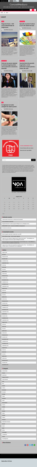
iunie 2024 (4, 292)
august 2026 (4, 252)
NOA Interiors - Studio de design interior (19, 192)
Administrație (22, 21)
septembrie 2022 (5, 320)
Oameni (3, 411)
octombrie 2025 (5, 260)
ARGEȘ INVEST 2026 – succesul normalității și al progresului (10, 1)
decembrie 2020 (5, 364)
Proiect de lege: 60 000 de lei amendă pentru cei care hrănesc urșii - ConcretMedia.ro (18, 241)
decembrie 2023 (5, 305)
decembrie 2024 (5, 279)
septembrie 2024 (5, 286)
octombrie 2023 (5, 309)
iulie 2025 (4, 265)
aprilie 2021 (4, 356)
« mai (3, 213)
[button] (31, 10)
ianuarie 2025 (4, 277)
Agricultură (4, 375)
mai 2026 (4, 254)
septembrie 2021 (5, 345)
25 (9, 208)
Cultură (3, 387)
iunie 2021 (4, 351)
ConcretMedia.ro (18, 4)
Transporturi (4, 434)
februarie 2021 (5, 360)
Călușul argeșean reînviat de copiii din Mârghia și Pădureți (13, 239)
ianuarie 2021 (4, 362)
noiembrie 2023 (5, 307)
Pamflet (3, 415)
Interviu (3, 404)
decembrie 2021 (5, 339)
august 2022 (4, 322)
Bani (2, 102)
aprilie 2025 (4, 271)
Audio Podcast (5, 379)
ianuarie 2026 (4, 258)
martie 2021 (4, 358)
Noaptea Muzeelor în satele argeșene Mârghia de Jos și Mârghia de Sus (15, 223)
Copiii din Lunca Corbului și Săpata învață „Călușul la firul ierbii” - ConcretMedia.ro (17, 238)
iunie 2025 (4, 267)
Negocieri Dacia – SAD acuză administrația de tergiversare (7, 25)
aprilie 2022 (4, 330)
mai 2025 (3, 269)
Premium (3, 419)
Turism (3, 436)
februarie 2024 (5, 301)
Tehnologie (4, 432)
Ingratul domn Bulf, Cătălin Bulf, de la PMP (13, 234)
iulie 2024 (4, 290)
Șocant (3, 423)
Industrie (4, 398)
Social (3, 21)
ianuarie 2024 (4, 303)
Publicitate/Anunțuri (6, 421)
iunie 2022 (4, 326)
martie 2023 (4, 313)
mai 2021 (3, 354)
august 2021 (4, 347)
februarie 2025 (5, 275)
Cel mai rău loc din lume (20, 1)
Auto (3, 381)
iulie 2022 (4, 324)
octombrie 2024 (5, 284)
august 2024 (4, 288)
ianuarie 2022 (4, 337)
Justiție (3, 406)
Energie (3, 394)
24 (4, 208)
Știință (3, 430)
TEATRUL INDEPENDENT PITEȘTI (26, 145)
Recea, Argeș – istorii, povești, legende (12, 236)
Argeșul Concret (5, 377)
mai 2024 (4, 294)
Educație (4, 392)
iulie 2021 (4, 349)
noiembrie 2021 (5, 341)
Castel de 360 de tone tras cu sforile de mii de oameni (12, 219)
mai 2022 (4, 328)
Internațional (4, 402)
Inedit (3, 400)
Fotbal (3, 396)
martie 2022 (4, 332)
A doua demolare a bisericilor (7, 221)
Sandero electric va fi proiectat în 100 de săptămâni (12, 246)
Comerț (3, 385)
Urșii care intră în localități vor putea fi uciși (11, 242)
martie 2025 (4, 273)
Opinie (3, 413)
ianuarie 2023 (4, 315)
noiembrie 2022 (5, 318)
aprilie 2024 (4, 296)
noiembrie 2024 (5, 282)
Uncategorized (5, 438)
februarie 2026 (5, 256)
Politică (3, 417)
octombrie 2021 (5, 343)
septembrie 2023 (5, 311)
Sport (3, 428)
